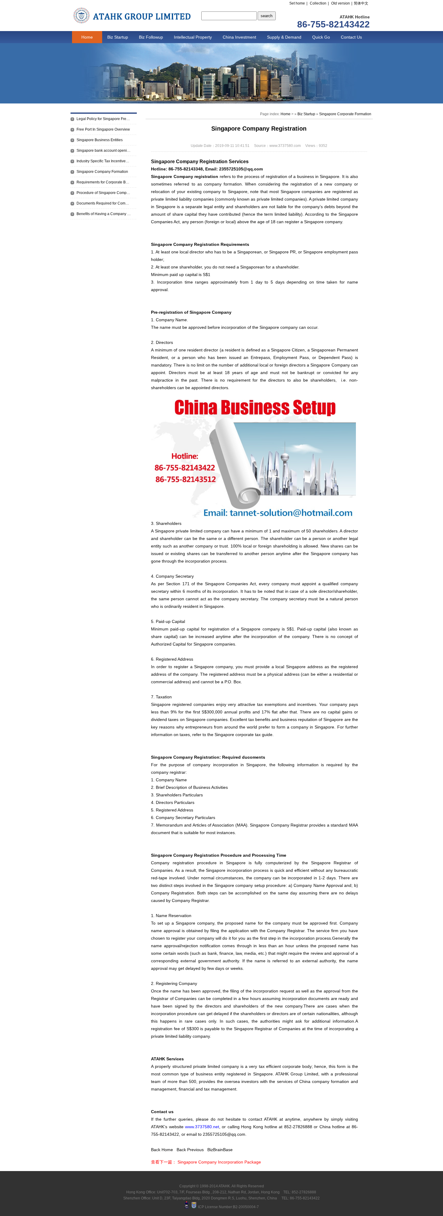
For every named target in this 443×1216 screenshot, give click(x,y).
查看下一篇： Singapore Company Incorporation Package (206, 1162)
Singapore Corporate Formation (345, 114)
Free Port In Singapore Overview (103, 129)
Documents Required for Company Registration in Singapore (104, 203)
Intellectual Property (193, 37)
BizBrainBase (220, 1149)
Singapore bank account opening (104, 150)
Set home (297, 3)
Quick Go (321, 37)
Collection (318, 3)
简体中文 (361, 3)
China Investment (239, 37)
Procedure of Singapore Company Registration (104, 193)
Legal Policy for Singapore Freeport (104, 119)
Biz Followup (151, 37)
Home (87, 37)
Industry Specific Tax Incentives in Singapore (104, 161)
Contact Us (351, 37)
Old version (340, 3)
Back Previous (190, 1149)
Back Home (162, 1149)
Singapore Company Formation (102, 172)
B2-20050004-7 (246, 1207)
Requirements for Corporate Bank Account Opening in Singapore (104, 182)
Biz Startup (117, 37)
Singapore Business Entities (100, 140)
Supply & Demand (284, 37)
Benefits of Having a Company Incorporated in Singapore (104, 214)
